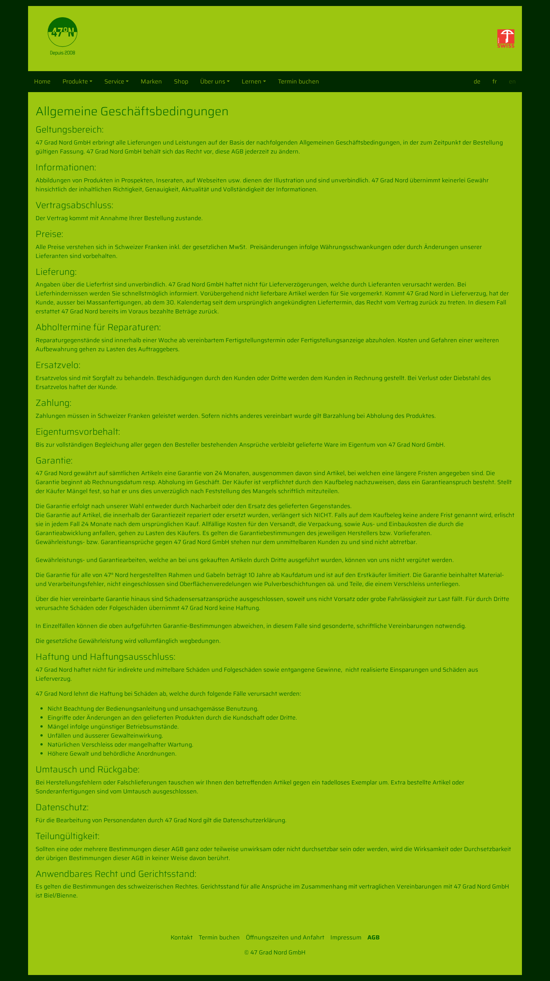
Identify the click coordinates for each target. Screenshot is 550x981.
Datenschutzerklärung (254, 820)
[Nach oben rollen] (534, 965)
